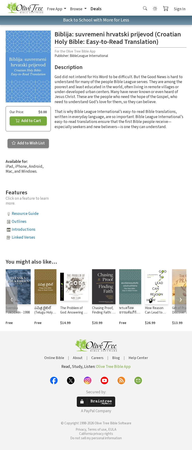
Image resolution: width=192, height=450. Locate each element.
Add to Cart (31, 121)
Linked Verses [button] (23, 237)
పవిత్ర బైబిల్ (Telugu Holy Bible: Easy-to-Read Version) (45, 315)
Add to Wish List (31, 143)
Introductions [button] (23, 229)
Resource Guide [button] (25, 213)
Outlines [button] (19, 221)
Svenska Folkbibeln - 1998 (18, 310)
